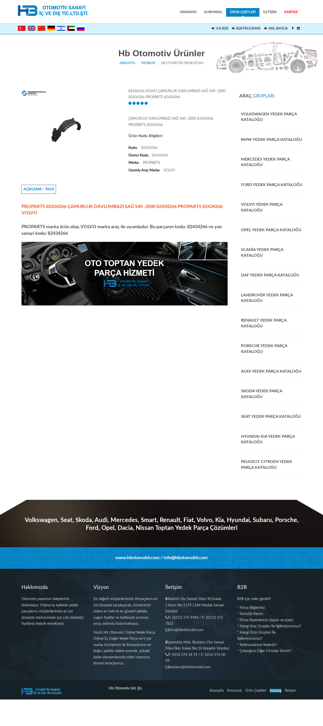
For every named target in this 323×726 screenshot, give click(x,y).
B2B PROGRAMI (247, 28)
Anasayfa (188, 12)
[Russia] (81, 28)
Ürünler (148, 63)
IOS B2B (221, 28)
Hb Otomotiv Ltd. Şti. (125, 688)
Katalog (275, 690)
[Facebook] (292, 28)
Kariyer (291, 12)
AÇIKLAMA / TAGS (38, 189)
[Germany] (51, 28)
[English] (32, 28)
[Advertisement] (124, 340)
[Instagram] (298, 28)
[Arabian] (71, 28)
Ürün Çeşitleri (243, 12)
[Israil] (61, 28)
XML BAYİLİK (277, 28)
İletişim (270, 12)
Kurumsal (213, 12)
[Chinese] (41, 28)
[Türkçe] (22, 28)
